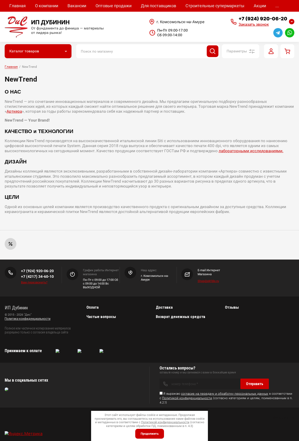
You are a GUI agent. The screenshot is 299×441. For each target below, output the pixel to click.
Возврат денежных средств (180, 316)
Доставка (164, 307)
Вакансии (77, 5)
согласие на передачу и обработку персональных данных (224, 393)
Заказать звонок (253, 24)
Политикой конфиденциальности (187, 398)
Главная (17, 5)
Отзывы (232, 307)
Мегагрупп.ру (283, 417)
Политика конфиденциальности (27, 319)
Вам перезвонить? (34, 282)
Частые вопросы (101, 316)
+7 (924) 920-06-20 (262, 19)
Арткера (14, 111)
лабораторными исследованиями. (251, 150)
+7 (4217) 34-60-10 (37, 276)
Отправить (254, 384)
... (277, 5)
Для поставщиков (158, 5)
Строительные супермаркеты (214, 5)
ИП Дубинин (50, 22)
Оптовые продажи (114, 5)
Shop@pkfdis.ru (208, 281)
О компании (46, 5)
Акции (260, 5)
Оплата (92, 307)
